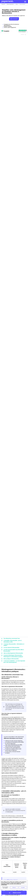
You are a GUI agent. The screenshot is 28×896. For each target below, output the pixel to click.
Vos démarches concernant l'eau (12, 638)
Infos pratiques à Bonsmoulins (11, 658)
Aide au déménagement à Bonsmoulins (13, 653)
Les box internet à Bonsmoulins (11, 647)
